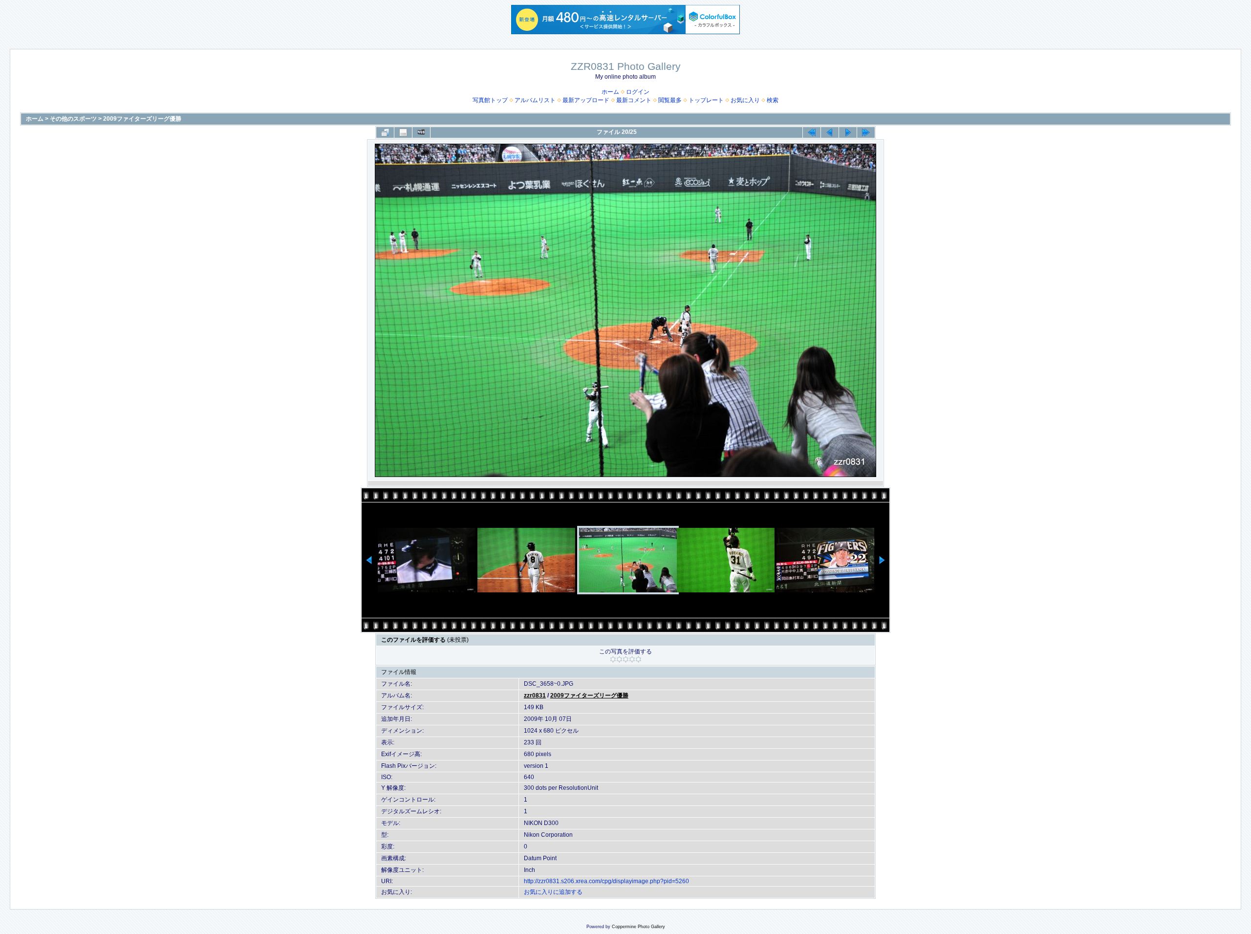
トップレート (706, 100)
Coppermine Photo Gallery (638, 926)
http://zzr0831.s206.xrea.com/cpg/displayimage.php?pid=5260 (606, 881)
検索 (772, 100)
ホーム (610, 91)
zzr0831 (535, 695)
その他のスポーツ (73, 118)
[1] (613, 659)
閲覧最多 (670, 100)
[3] (626, 659)
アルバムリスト (535, 100)
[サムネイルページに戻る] (385, 132)
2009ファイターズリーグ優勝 (142, 118)
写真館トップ (490, 100)
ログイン (637, 91)
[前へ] (830, 132)
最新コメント (633, 100)
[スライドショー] (421, 132)
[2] (619, 659)
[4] (632, 659)
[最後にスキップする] (866, 132)
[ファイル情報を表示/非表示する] (403, 132)
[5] (638, 659)
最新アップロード (585, 100)
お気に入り (745, 100)
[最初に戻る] (811, 132)
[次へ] (848, 132)
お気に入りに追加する (553, 892)
